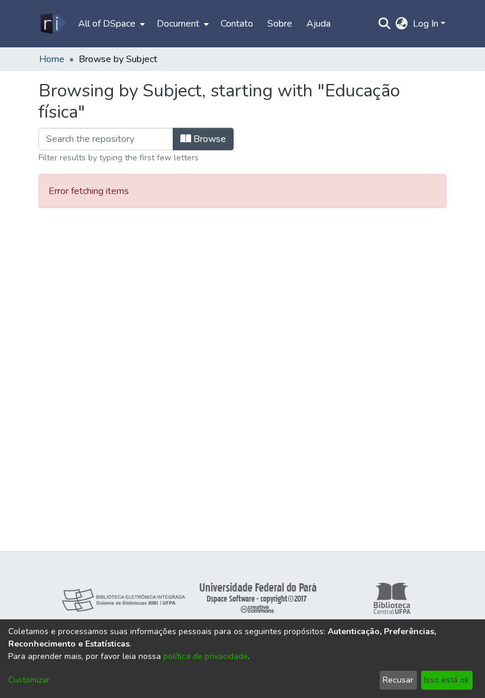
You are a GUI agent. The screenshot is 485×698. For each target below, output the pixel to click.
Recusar (398, 680)
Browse (208, 139)
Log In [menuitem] (425, 23)
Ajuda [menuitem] (318, 23)
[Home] (52, 23)
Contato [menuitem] (237, 23)
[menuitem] (110, 23)
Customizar (29, 680)
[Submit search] (384, 24)
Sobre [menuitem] (279, 23)
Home (51, 59)
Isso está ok (446, 680)
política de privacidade (205, 656)
